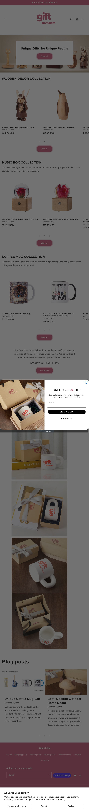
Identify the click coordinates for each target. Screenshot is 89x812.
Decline (71, 806)
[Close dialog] (86, 382)
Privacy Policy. (58, 799)
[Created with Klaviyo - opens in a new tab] (44, 431)
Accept (44, 806)
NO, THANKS (66, 419)
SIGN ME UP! (67, 412)
